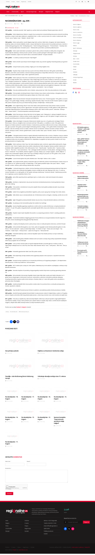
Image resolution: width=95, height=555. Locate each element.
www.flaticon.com (23, 550)
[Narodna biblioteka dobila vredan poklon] (74, 177)
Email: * (29, 461)
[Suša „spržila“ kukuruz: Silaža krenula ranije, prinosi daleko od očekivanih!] (74, 140)
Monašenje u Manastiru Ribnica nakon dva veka (82, 233)
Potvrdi (9, 493)
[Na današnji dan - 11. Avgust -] (12, 436)
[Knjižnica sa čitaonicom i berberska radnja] (53, 340)
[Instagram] (82, 1)
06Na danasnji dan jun (24, 311)
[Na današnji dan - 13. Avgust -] (28, 412)
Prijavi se (86, 522)
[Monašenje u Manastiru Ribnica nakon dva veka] (74, 233)
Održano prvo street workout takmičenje (82, 243)
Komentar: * (8, 468)
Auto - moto (76, 58)
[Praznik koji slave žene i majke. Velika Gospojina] (74, 161)
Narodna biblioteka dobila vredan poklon (82, 177)
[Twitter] (79, 1)
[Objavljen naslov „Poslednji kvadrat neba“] (74, 185)
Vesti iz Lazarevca (77, 32)
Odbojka (75, 74)
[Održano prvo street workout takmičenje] (74, 243)
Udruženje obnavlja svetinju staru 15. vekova (52, 376)
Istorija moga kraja (78, 77)
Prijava (18, 1)
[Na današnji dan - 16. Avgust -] (45, 391)
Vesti (76, 15)
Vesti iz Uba (76, 29)
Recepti (7, 531)
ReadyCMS (87, 547)
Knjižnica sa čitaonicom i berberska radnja (51, 351)
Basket (75, 82)
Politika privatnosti (48, 531)
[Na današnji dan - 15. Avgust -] (61, 391)
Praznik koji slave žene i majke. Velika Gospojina (83, 161)
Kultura (75, 45)
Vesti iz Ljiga (76, 43)
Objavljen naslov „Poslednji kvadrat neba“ (82, 186)
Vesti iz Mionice (77, 40)
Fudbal (74, 66)
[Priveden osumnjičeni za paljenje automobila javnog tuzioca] (74, 151)
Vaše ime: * (8, 461)
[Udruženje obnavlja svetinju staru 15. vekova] (53, 366)
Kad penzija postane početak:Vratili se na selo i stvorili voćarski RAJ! (83, 197)
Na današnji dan (13, 311)
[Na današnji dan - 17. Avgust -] (28, 391)
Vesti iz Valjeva (77, 24)
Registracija (23, 1)
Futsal (74, 69)
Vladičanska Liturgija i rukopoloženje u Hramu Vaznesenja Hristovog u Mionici (83, 223)
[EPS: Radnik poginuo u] (74, 128)
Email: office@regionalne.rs (51, 526)
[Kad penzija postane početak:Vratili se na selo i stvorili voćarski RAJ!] (74, 195)
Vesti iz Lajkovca (77, 27)
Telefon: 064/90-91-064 (50, 523)
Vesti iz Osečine (77, 35)
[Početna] (12, 6)
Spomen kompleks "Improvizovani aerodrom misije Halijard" (60, 420)
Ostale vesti (76, 61)
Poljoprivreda (76, 53)
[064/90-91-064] (85, 1)
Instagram (24, 307)
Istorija (17, 23)
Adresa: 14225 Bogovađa (50, 520)
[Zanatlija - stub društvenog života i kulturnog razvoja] (20, 366)
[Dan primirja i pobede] (20, 340)
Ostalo (74, 80)
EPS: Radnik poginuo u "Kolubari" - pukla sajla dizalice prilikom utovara (83, 129)
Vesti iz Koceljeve (77, 37)
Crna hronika (76, 64)
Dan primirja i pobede (12, 351)
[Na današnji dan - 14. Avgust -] (12, 412)
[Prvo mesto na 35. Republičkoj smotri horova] (74, 251)
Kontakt (29, 1)
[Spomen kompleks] (61, 412)
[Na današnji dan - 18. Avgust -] (12, 391)
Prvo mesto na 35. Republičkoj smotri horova (82, 252)
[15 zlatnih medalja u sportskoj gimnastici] (74, 207)
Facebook (18, 307)
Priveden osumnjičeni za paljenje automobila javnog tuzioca (83, 151)
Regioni (7, 523)
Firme (6, 526)
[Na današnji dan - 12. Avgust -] (45, 412)
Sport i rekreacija (77, 48)
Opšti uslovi (47, 528)
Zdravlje (75, 51)
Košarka (75, 72)
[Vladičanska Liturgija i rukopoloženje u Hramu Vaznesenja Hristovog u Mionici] (74, 222)
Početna (8, 1)
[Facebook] (76, 1)
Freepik (14, 550)
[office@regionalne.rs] (88, 1)
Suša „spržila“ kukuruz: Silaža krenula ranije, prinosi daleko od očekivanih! (83, 141)
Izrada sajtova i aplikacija (78, 547)
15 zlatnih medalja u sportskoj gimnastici (82, 207)
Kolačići (46, 533)
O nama (13, 1)
